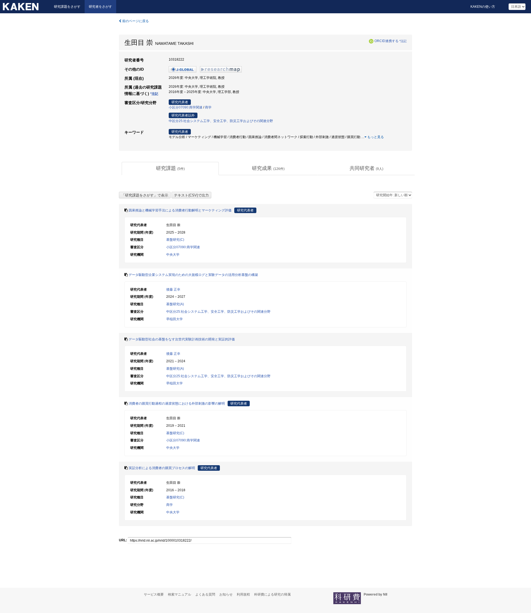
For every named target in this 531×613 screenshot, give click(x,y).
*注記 (403, 41)
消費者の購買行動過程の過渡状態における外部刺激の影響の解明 (177, 403)
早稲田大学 (174, 319)
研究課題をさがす (67, 7)
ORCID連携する (386, 41)
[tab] (170, 168)
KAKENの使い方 (482, 7)
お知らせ (226, 594)
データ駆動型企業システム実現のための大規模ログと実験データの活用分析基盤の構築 (193, 275)
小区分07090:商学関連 (185, 107)
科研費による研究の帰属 (272, 594)
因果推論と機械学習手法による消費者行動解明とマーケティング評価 (180, 210)
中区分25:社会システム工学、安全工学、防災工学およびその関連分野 (221, 121)
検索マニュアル (179, 594)
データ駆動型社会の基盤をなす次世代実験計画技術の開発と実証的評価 (182, 339)
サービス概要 (154, 594)
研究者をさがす (100, 7)
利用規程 (243, 594)
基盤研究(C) (175, 240)
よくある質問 (205, 594)
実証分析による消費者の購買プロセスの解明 (162, 468)
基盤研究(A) (175, 304)
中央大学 (172, 255)
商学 (208, 107)
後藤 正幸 (173, 289)
